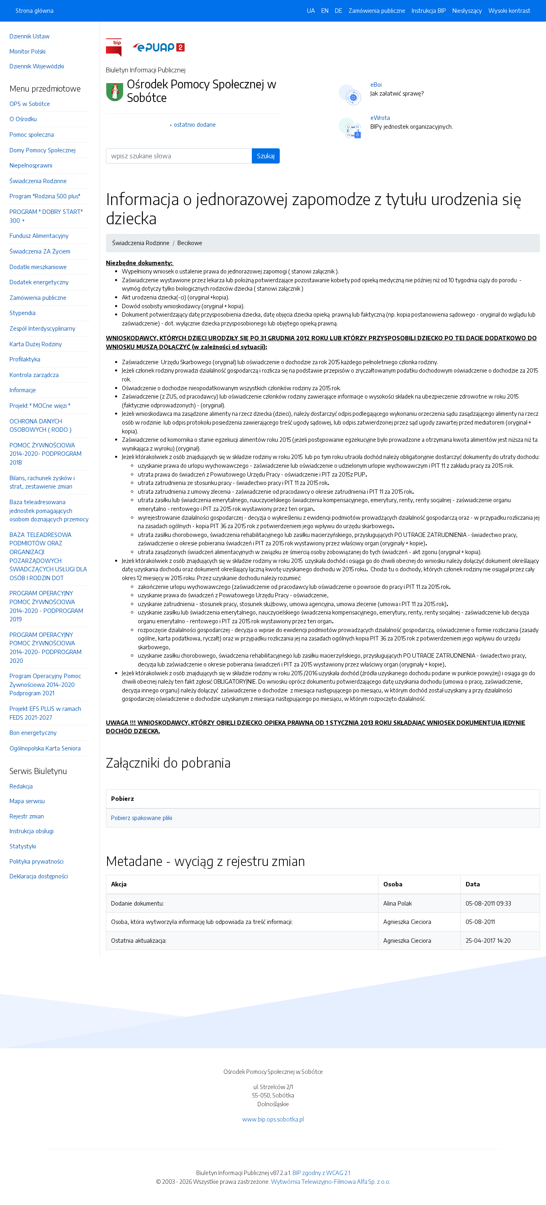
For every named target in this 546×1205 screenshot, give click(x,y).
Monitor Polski (28, 51)
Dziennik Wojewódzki (37, 66)
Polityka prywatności (37, 861)
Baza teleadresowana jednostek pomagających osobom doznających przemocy (49, 510)
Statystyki (23, 846)
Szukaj (266, 156)
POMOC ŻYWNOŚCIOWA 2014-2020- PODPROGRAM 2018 (46, 453)
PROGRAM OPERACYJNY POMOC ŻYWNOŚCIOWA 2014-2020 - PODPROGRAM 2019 (46, 605)
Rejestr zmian (27, 816)
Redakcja (21, 786)
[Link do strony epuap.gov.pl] (159, 46)
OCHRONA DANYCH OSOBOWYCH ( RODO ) (41, 425)
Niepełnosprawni (31, 165)
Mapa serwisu (27, 800)
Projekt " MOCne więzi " (40, 405)
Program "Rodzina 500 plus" (45, 196)
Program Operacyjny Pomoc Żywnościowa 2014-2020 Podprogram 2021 (45, 684)
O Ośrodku (23, 118)
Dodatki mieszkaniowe (38, 266)
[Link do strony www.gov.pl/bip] (118, 46)
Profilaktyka (25, 359)
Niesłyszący (467, 10)
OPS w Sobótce (30, 103)
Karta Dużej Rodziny (36, 343)
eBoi (376, 84)
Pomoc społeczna (32, 134)
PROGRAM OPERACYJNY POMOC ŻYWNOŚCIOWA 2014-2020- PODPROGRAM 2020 (46, 647)
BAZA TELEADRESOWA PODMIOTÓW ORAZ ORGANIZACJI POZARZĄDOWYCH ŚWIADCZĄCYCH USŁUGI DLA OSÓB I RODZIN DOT (48, 556)
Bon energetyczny (33, 732)
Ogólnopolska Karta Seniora (45, 748)
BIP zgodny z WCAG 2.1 (321, 1172)
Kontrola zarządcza (34, 374)
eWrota (380, 117)
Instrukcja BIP (429, 10)
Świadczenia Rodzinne (38, 180)
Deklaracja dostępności (39, 876)
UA (311, 10)
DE (338, 10)
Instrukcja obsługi (32, 830)
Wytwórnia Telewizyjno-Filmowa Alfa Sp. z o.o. (331, 1181)
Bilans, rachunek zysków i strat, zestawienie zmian (42, 482)
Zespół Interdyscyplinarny (43, 328)
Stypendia (23, 312)
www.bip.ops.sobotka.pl (273, 1119)
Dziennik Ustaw (30, 36)
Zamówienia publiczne (38, 297)
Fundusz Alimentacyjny (39, 235)
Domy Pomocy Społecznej (43, 150)
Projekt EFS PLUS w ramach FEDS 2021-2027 (45, 713)
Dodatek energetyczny (39, 281)
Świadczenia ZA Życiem (40, 251)
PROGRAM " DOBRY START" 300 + (46, 216)
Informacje (23, 389)
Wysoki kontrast (509, 10)
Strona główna (35, 10)
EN (325, 10)
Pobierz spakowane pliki (141, 817)
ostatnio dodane (195, 124)
